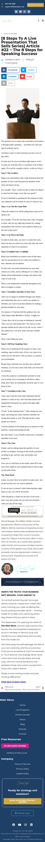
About (23, 719)
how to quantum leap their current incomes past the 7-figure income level (22, 535)
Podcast (22, 729)
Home (23, 705)
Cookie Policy (22, 774)
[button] (10, 70)
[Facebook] (16, 11)
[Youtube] (20, 11)
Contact (22, 734)
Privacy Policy (22, 769)
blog (39, 168)
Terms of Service (22, 764)
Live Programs (22, 710)
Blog (22, 724)
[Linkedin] (29, 11)
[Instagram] (24, 11)
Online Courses (22, 715)
